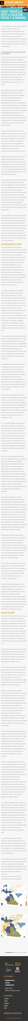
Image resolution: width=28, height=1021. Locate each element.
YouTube (6, 1005)
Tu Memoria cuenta (9, 985)
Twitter (6, 1001)
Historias (7, 982)
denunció (6, 703)
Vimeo (5, 1008)
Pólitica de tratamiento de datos (12, 990)
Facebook (6, 998)
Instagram (6, 1003)
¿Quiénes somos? (8, 988)
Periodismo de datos (10, 980)
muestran (7, 67)
